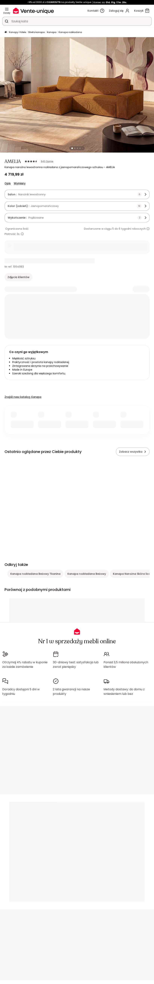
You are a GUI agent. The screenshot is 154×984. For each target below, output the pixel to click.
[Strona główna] (6, 32)
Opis (8, 183)
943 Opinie (47, 161)
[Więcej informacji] (147, 228)
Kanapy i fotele (17, 32)
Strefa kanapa (36, 32)
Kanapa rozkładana (70, 32)
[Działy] (7, 9)
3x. (18, 234)
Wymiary (20, 183)
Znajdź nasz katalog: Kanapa (23, 397)
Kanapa (51, 32)
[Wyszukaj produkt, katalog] (6, 21)
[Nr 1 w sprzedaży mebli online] (33, 10)
